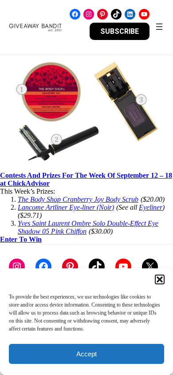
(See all (126, 207)
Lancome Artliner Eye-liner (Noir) (66, 207)
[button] (159, 279)
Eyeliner (150, 207)
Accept (86, 354)
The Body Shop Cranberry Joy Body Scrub (78, 199)
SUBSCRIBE (119, 31)
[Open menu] (159, 26)
